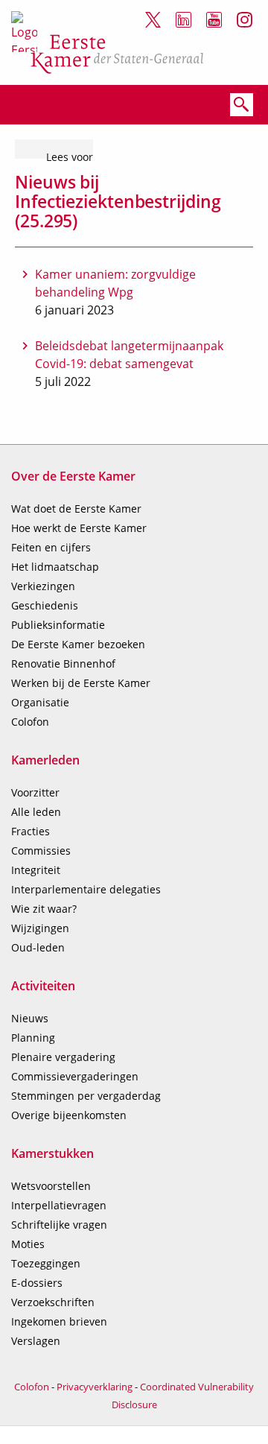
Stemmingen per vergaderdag (86, 1096)
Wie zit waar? (44, 909)
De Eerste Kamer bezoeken (78, 644)
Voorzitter (35, 792)
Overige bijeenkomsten (69, 1115)
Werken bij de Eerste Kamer (80, 683)
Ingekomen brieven (59, 1321)
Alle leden (36, 812)
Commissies (41, 850)
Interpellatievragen (58, 1205)
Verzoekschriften (53, 1302)
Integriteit (35, 870)
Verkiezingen (43, 586)
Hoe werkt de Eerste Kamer (79, 528)
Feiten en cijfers (51, 547)
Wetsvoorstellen (51, 1186)
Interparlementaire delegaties (86, 889)
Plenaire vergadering (63, 1057)
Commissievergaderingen (74, 1076)
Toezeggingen (45, 1263)
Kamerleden (45, 760)
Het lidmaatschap (55, 567)
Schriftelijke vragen (59, 1224)
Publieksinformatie (58, 625)
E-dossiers (37, 1283)
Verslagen (35, 1341)
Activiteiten (43, 986)
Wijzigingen (40, 928)
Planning (33, 1037)
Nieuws (29, 1018)
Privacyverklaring (95, 1386)
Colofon (30, 722)
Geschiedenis (44, 605)
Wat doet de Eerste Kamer (76, 508)
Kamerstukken (52, 1153)
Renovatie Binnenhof (63, 663)
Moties (28, 1244)
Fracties (30, 831)
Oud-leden (38, 947)
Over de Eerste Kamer (73, 476)
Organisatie (40, 702)
